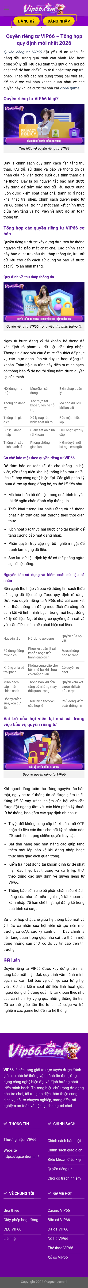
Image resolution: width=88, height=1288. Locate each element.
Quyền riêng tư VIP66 (23, 52)
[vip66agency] (44, 8)
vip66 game (69, 88)
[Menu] (6, 8)
